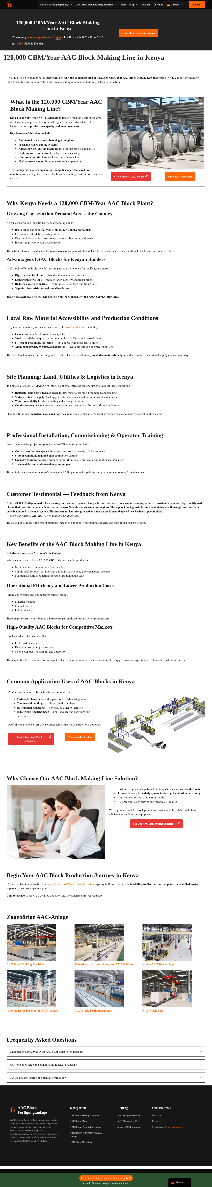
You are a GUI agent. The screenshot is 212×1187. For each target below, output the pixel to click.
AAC (128, 1115)
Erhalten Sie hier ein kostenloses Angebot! (106, 1178)
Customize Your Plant (180, 176)
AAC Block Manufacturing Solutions (94, 4)
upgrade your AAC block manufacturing (70, 884)
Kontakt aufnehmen (174, 1126)
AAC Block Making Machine (25, 964)
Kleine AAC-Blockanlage (158, 964)
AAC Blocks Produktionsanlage (85, 1127)
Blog (131, 4)
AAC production (75, 327)
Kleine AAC (129, 1126)
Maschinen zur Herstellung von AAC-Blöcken (104, 964)
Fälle (123, 4)
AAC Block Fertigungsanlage (54, 4)
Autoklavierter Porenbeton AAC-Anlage (32, 1010)
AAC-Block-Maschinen (81, 1142)
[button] (106, 1052)
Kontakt (145, 4)
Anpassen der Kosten (80, 737)
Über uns (158, 4)
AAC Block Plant (153, 1010)
